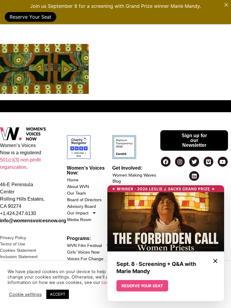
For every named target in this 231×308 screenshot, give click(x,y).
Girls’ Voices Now (83, 252)
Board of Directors (84, 199)
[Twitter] (194, 161)
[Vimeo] (208, 161)
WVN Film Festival (84, 245)
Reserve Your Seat (30, 17)
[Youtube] (222, 161)
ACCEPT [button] (57, 294)
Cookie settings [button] (25, 294)
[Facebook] (166, 161)
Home (73, 179)
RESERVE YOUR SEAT (142, 285)
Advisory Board (81, 206)
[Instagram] (180, 161)
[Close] (226, 5)
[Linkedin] (194, 176)
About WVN (78, 186)
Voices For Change (85, 258)
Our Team (76, 193)
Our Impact (77, 213)
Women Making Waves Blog (134, 178)
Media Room (79, 219)
